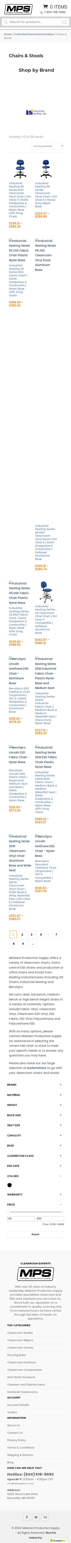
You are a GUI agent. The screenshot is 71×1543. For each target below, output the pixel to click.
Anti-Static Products (21, 1377)
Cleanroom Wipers (20, 1340)
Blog (10, 1462)
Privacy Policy (16, 1440)
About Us (13, 1425)
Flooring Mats (16, 1355)
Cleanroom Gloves (20, 1348)
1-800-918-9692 (55, 12)
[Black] (9, 1185)
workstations (36, 1068)
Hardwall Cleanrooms (22, 1392)
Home (8, 34)
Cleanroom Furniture (21, 1362)
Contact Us (15, 1433)
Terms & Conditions (20, 1447)
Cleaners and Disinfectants (26, 1384)
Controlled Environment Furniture (34, 34)
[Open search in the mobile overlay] (32, 22)
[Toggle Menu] (64, 22)
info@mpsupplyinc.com (20, 1483)
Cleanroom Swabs (20, 1333)
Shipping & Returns (20, 1455)
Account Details (18, 1405)
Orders (12, 1412)
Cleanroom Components (24, 1370)
